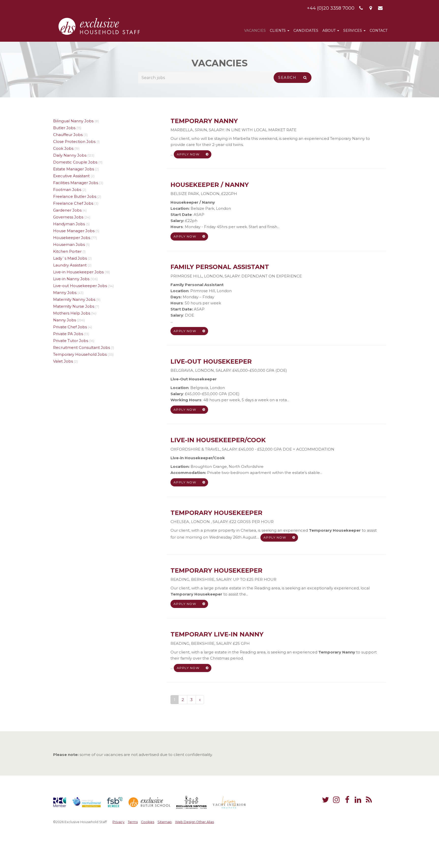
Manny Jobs (64, 292)
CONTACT (378, 30)
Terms (133, 822)
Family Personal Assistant (219, 267)
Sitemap (165, 822)
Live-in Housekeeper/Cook (218, 440)
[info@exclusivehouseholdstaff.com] (380, 8)
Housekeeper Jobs (71, 237)
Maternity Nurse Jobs (73, 306)
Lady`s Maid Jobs (70, 258)
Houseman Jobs (69, 244)
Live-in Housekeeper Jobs (78, 272)
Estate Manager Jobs (73, 169)
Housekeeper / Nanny (209, 184)
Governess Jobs (68, 217)
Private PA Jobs (68, 333)
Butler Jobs (64, 127)
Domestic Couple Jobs (75, 162)
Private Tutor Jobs (70, 340)
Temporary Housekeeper (216, 512)
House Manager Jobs (74, 230)
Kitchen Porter (67, 251)
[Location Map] (371, 8)
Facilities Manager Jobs (75, 182)
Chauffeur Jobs (68, 134)
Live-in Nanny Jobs (71, 278)
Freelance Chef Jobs (73, 203)
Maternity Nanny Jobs (74, 299)
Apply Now (189, 154)
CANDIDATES (305, 30)
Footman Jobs (67, 189)
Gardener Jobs (67, 210)
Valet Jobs (63, 361)
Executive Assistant (71, 175)
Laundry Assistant (70, 265)
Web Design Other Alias (194, 822)
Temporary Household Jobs (80, 354)
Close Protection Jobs (74, 141)
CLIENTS (278, 30)
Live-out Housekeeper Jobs (80, 285)
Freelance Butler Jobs (74, 196)
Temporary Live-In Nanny (216, 634)
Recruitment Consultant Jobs (81, 347)
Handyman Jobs (69, 223)
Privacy (118, 822)
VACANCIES (255, 30)
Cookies (147, 822)
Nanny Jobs (64, 320)
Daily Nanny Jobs (69, 155)
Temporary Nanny (204, 121)
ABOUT (329, 30)
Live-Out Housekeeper (211, 361)
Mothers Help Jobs (71, 313)
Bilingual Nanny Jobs (73, 120)
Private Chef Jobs (70, 326)
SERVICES (353, 30)
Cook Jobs (63, 148)
